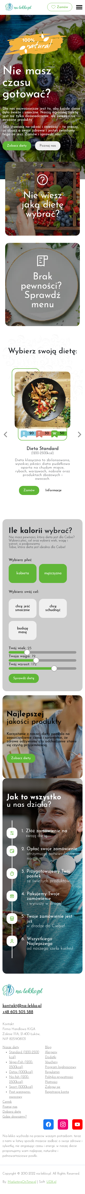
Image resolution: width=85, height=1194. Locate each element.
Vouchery (51, 1062)
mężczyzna (52, 573)
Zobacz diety (17, 145)
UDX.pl (51, 1182)
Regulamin (52, 1072)
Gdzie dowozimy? (14, 1116)
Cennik (7, 1102)
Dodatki (50, 1057)
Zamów (62, 7)
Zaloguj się (52, 1087)
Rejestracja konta (57, 1092)
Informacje (53, 490)
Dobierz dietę (11, 1111)
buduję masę (22, 630)
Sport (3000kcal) (21, 1087)
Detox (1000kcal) (21, 1072)
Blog (48, 1047)
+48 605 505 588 (17, 1012)
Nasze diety (10, 1047)
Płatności (51, 1082)
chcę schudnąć (52, 608)
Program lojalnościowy (60, 1067)
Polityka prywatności (59, 1077)
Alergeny (51, 1052)
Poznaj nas (48, 145)
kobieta (23, 573)
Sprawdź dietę (23, 678)
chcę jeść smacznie (22, 608)
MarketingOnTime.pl (22, 1182)
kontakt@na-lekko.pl (21, 1006)
